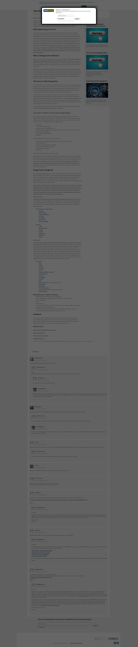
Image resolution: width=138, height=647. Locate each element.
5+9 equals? (61, 18)
